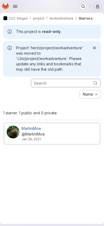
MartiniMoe (31, 128)
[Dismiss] (94, 48)
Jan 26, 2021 (31, 139)
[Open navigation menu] (15, 6)
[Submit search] (95, 83)
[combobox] (90, 94)
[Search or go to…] (83, 6)
